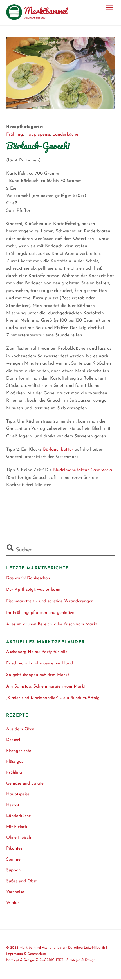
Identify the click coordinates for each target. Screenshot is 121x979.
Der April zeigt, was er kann (33, 590)
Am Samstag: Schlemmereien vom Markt (46, 686)
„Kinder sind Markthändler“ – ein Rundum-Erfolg (53, 698)
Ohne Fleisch (18, 838)
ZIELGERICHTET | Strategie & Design (65, 960)
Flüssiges (14, 762)
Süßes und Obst (21, 881)
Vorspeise (15, 892)
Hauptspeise (37, 134)
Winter (12, 903)
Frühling (14, 134)
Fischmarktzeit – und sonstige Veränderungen (49, 601)
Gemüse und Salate (25, 784)
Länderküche (65, 134)
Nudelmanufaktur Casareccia (82, 470)
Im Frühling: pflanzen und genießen (40, 613)
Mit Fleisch (16, 827)
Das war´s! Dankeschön (28, 578)
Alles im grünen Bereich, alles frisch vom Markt (51, 624)
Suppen (13, 870)
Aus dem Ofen (20, 729)
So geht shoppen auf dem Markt (37, 675)
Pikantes (14, 848)
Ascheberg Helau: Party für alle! (37, 652)
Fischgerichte (18, 751)
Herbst (12, 805)
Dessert (13, 740)
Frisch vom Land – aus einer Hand (39, 663)
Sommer (14, 859)
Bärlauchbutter (58, 449)
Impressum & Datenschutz (26, 954)
